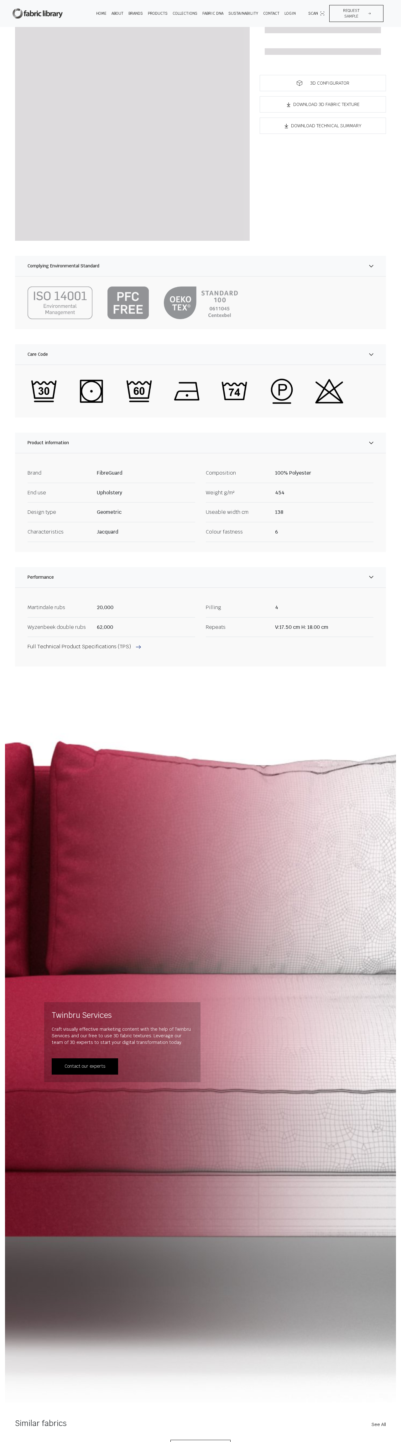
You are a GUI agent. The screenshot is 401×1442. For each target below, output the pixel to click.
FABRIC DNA (212, 13)
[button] (356, 13)
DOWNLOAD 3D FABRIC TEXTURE (326, 104)
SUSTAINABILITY (243, 13)
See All (379, 1424)
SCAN (313, 13)
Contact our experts (85, 1066)
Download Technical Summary (326, 126)
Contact (271, 13)
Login (290, 13)
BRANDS (135, 13)
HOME (101, 13)
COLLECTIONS (185, 13)
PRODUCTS (158, 13)
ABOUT (117, 13)
